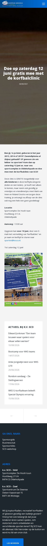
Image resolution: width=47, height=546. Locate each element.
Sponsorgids (8, 439)
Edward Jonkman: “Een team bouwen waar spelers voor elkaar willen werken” (22, 337)
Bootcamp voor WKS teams (21, 351)
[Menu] (42, 4)
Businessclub (8, 442)
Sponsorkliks (8, 445)
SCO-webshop (9, 449)
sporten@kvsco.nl (12, 240)
